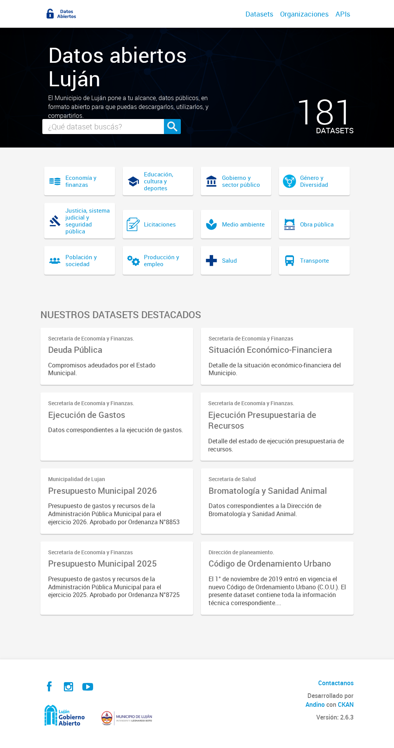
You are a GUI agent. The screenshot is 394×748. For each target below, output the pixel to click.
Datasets (259, 13)
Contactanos (336, 683)
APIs (343, 13)
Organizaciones (304, 13)
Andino (315, 704)
